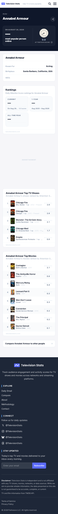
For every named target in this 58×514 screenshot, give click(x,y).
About (4, 400)
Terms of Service (8, 501)
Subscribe (39, 465)
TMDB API (29, 493)
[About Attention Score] (52, 42)
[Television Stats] (10, 4)
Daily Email (6, 391)
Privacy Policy (7, 504)
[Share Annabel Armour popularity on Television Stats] (53, 19)
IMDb (8, 78)
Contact (5, 408)
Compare (5, 395)
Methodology (7, 404)
